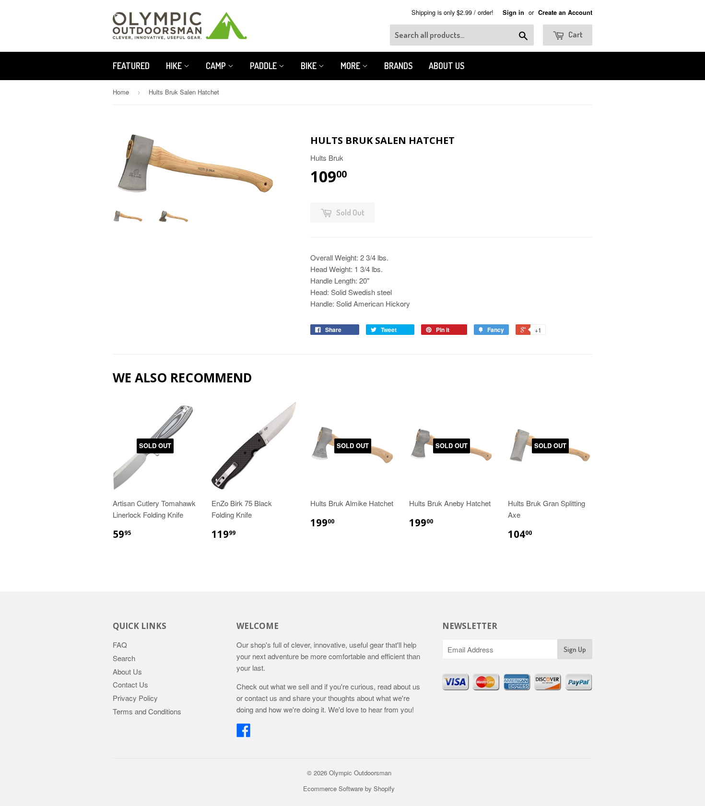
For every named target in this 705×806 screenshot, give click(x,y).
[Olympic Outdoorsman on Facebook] (243, 733)
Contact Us (130, 684)
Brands (398, 65)
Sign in (513, 12)
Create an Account (565, 12)
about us (406, 686)
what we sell (289, 686)
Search (124, 658)
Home (121, 91)
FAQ (120, 645)
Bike (309, 65)
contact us (261, 698)
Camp (217, 65)
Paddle (264, 65)
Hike (175, 65)
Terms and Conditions (147, 711)
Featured (131, 65)
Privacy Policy (135, 698)
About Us (446, 65)
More (351, 65)
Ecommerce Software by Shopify (349, 788)
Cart (575, 34)
